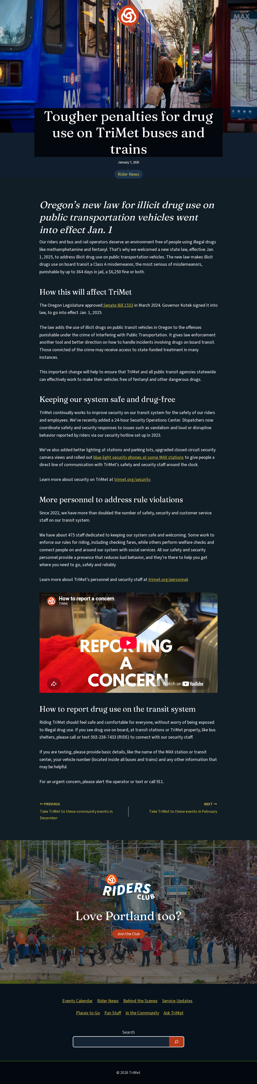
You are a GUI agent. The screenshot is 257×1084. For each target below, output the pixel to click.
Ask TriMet (173, 1013)
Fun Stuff (112, 1013)
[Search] (176, 1042)
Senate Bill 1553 (117, 305)
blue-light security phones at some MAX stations (138, 457)
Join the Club (128, 934)
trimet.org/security (132, 479)
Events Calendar (77, 1001)
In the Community (142, 1013)
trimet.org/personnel (168, 579)
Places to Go (88, 1013)
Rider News (128, 174)
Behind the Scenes (140, 1001)
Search (128, 1032)
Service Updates (177, 1001)
